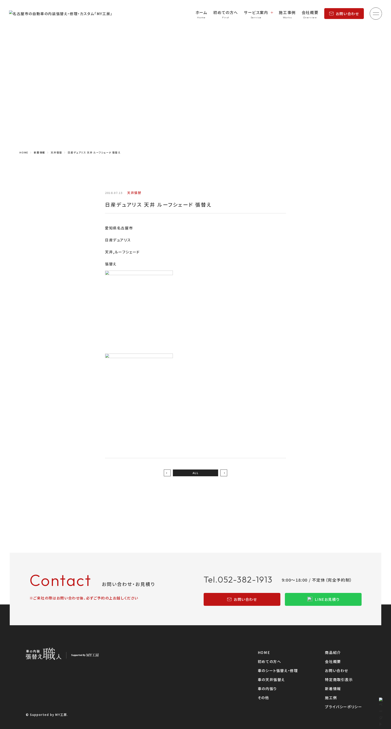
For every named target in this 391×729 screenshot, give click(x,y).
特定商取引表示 (339, 679)
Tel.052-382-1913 (238, 579)
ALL (196, 473)
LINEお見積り (327, 599)
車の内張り (267, 688)
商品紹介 (333, 652)
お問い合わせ (347, 13)
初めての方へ (225, 12)
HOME (264, 652)
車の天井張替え (271, 679)
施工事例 (287, 12)
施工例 (331, 697)
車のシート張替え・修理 (278, 670)
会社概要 (310, 12)
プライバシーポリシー (343, 706)
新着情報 (333, 688)
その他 (263, 697)
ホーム (201, 12)
